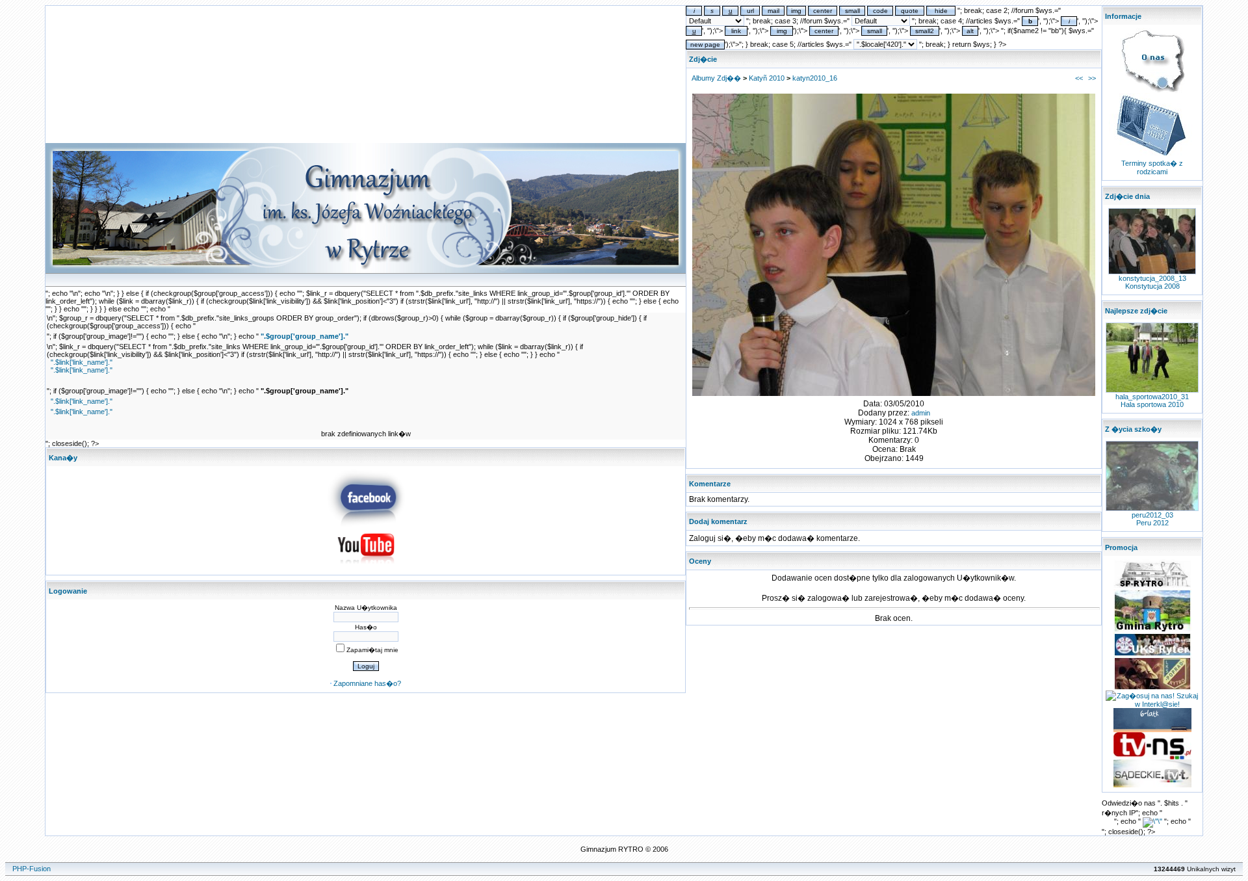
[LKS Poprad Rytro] (1152, 688)
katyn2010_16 (814, 78)
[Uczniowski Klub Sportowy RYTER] (1152, 654)
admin (920, 413)
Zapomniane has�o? (367, 683)
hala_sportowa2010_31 (1152, 397)
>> (1092, 78)
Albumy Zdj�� (716, 78)
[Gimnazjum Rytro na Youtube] (366, 568)
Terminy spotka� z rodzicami (1152, 167)
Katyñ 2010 (767, 78)
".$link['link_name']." (81, 362)
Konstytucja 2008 (1152, 286)
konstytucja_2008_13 (1152, 278)
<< (1079, 78)
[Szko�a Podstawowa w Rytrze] (1152, 586)
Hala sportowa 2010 (1152, 404)
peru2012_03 (1152, 515)
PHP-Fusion (31, 869)
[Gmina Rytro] (1152, 630)
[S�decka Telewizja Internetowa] (1152, 757)
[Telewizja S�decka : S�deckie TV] (1152, 785)
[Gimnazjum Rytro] (366, 524)
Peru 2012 (1152, 523)
